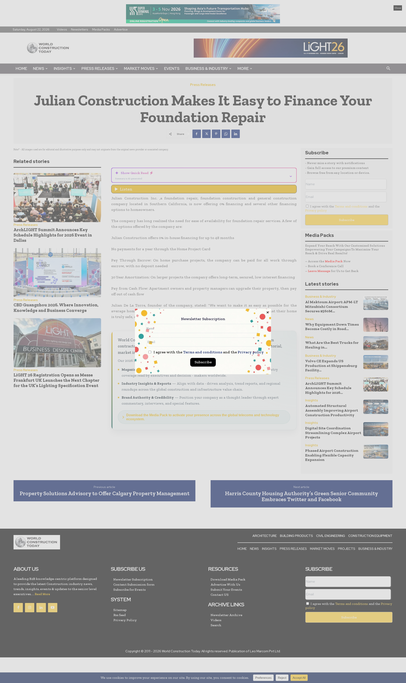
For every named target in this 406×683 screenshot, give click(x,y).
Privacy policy (251, 352)
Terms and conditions (202, 352)
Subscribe (203, 362)
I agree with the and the (208, 352)
